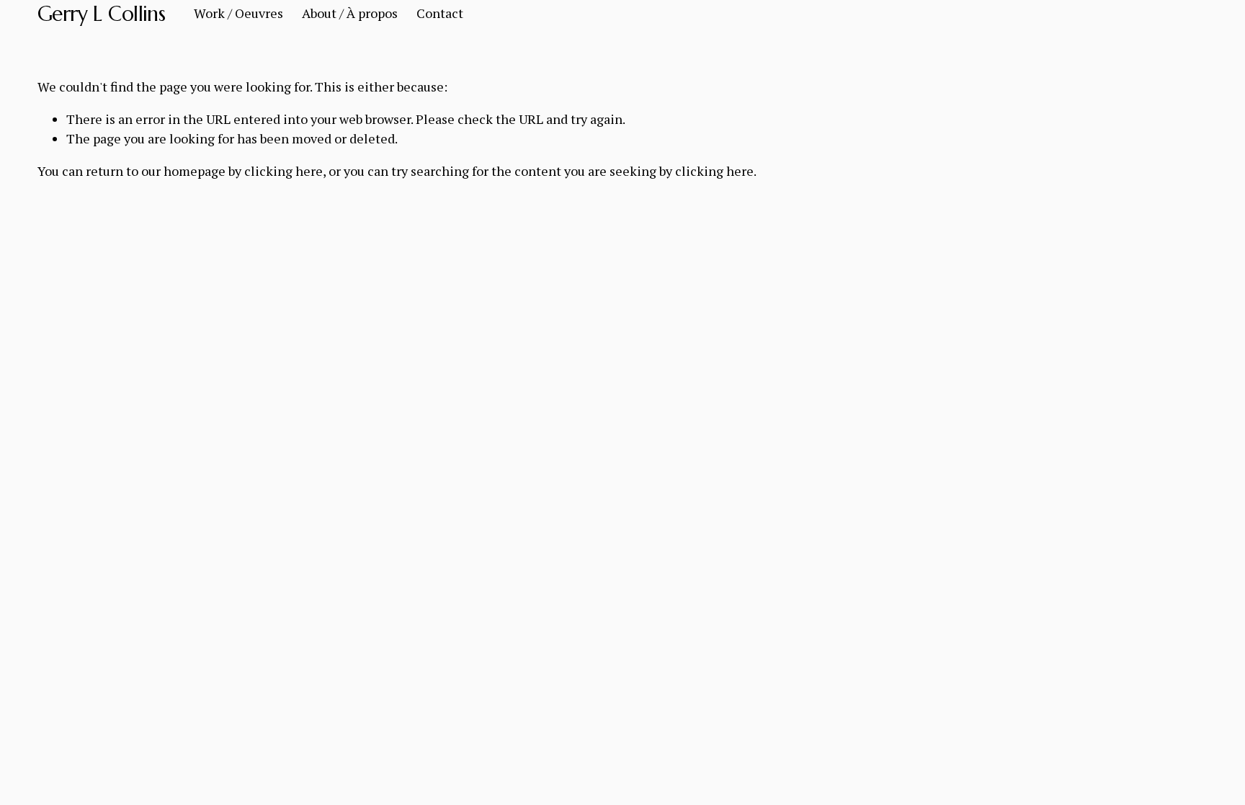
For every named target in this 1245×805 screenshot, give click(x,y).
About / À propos (350, 13)
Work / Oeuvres (238, 13)
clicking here (283, 170)
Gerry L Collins (101, 14)
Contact (439, 13)
